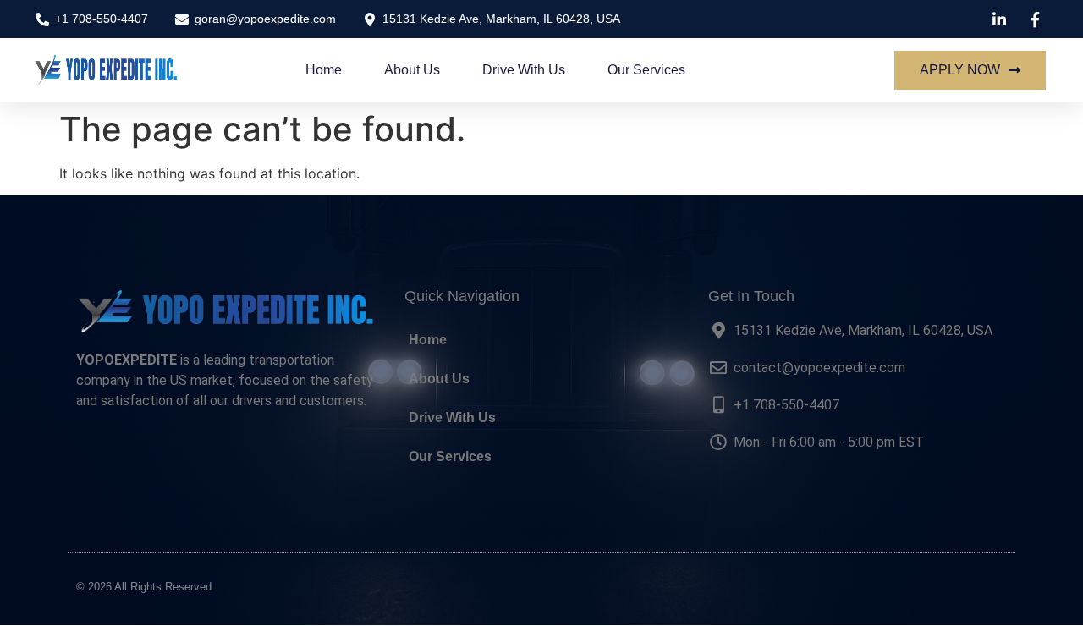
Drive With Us (523, 70)
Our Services (646, 70)
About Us (412, 70)
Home (323, 70)
